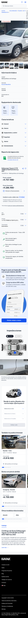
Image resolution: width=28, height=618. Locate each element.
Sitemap (4, 609)
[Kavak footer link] (6, 559)
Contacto (4, 582)
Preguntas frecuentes (7, 570)
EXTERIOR (10, 336)
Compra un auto (5, 564)
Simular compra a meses (14, 320)
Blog (3, 573)
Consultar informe (12, 159)
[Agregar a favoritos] (25, 168)
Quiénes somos (5, 576)
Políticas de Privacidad (7, 603)
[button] (22, 197)
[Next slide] (25, 110)
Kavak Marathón (6, 84)
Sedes (3, 567)
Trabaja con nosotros (7, 579)
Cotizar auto (14, 425)
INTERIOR (19, 336)
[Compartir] (23, 168)
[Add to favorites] (23, 437)
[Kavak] (3, 2)
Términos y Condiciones (7, 606)
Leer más (4, 547)
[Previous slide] (2, 110)
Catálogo (4, 525)
